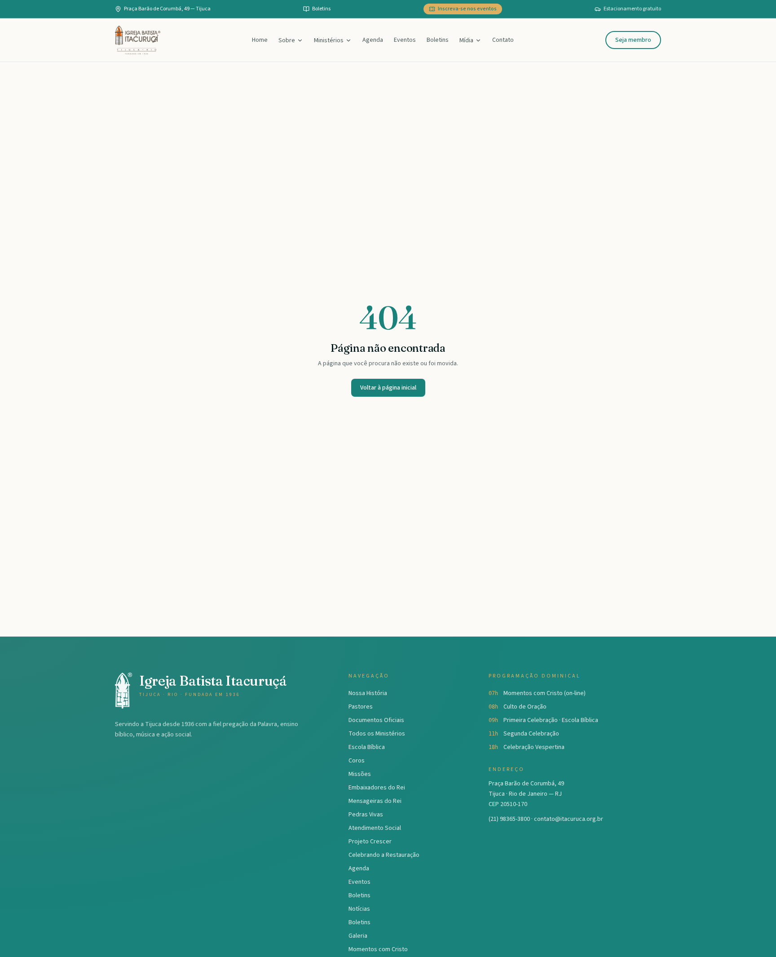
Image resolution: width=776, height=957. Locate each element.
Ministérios (329, 40)
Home (260, 39)
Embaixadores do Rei (376, 787)
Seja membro (633, 39)
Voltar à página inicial (388, 387)
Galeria (357, 935)
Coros (356, 760)
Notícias (359, 908)
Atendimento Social (374, 828)
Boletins (438, 39)
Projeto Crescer (370, 841)
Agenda (372, 39)
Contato (503, 39)
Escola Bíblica (366, 747)
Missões (359, 774)
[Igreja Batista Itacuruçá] (137, 40)
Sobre (286, 40)
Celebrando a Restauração (383, 855)
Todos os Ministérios (376, 733)
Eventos (405, 39)
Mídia (466, 40)
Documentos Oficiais (376, 720)
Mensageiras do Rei (374, 801)
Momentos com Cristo (378, 949)
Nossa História (367, 693)
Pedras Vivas (365, 814)
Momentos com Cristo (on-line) (544, 693)
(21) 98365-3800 (509, 819)
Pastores (360, 706)
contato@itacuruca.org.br (568, 819)
